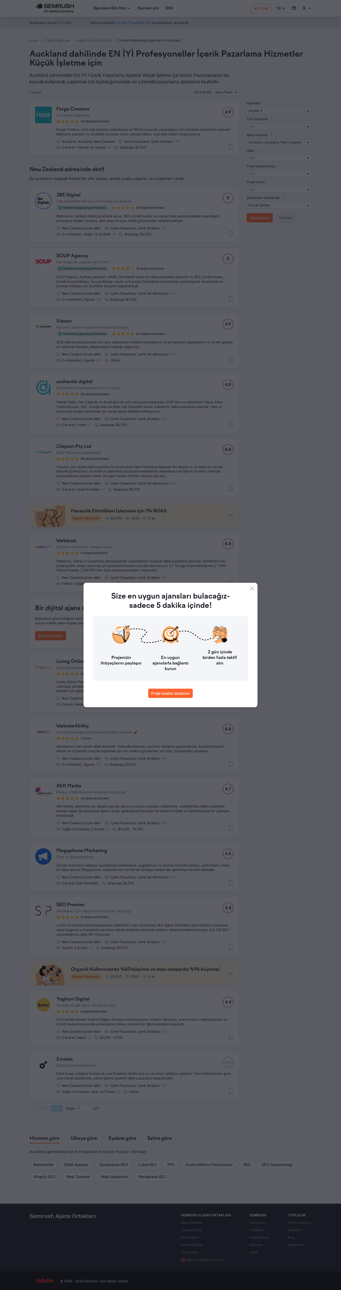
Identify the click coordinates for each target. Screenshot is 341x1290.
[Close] (251, 588)
